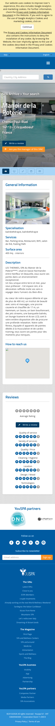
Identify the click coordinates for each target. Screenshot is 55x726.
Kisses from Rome (27, 610)
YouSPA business (27, 664)
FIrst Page (27, 634)
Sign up (47, 557)
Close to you (27, 591)
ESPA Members (27, 594)
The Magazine (27, 629)
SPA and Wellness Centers (27, 638)
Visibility (27, 669)
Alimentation (27, 650)
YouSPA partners (27, 688)
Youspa (27, 571)
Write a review (15, 143)
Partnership (28, 681)
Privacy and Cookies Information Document (30, 32)
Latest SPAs (27, 587)
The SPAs (27, 582)
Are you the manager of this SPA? (25, 149)
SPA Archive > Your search (20, 93)
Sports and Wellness (27, 654)
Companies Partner (27, 693)
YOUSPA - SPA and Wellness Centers (10, 62)
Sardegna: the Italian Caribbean (27, 606)
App (27, 673)
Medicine (27, 646)
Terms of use (34, 721)
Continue (27, 26)
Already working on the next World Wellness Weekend (27, 602)
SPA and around (27, 642)
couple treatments (27, 598)
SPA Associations (27, 701)
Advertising (27, 677)
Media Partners (27, 697)
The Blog (27, 658)
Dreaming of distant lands (27, 622)
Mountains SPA (27, 614)
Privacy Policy (21, 721)
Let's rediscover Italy (27, 618)
